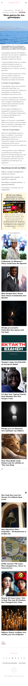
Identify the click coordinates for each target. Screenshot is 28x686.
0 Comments (22, 12)
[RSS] (21, 658)
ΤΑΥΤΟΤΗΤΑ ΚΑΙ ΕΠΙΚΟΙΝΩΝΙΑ (9, 663)
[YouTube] (12, 658)
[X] (6, 658)
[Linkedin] (18, 658)
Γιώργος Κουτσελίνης (8, 10)
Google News (5, 190)
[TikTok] (15, 658)
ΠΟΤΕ (4, 643)
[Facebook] (3, 658)
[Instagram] (9, 658)
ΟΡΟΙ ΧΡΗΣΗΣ (22, 663)
